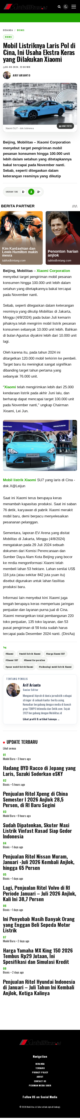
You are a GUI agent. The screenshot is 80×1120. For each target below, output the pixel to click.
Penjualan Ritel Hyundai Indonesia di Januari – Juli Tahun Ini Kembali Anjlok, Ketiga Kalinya (39, 987)
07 (4, 937)
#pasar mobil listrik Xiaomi (19, 666)
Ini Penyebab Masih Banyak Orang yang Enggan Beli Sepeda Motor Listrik (39, 924)
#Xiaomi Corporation (34, 660)
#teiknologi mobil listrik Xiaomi (55, 666)
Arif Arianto (21, 75)
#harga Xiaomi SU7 (55, 653)
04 (4, 843)
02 (4, 780)
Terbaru (40, 1068)
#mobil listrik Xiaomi (29, 653)
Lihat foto (65, 125)
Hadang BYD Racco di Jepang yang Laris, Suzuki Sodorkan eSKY (39, 770)
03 (4, 811)
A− (23, 192)
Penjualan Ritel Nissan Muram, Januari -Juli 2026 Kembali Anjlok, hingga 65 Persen (38, 861)
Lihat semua (9, 748)
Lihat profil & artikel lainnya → (41, 719)
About (40, 1076)
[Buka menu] (73, 7)
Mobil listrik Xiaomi (19, 480)
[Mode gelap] (65, 6)
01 (4, 755)
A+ (38, 192)
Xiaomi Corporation (53, 271)
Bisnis (21, 30)
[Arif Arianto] (7, 75)
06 (4, 905)
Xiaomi (10, 387)
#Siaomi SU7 (12, 660)
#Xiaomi (9, 653)
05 (4, 874)
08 (4, 968)
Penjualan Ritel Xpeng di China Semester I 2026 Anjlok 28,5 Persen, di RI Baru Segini (35, 799)
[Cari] (59, 6)
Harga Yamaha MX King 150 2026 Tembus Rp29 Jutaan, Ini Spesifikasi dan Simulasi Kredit (38, 955)
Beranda (8, 30)
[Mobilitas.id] (25, 6)
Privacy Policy (40, 1072)
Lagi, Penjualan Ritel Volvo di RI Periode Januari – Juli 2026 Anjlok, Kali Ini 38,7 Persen (39, 893)
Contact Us (40, 1081)
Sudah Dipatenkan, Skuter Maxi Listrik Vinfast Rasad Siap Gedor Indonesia (37, 830)
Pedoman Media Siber (40, 1085)
